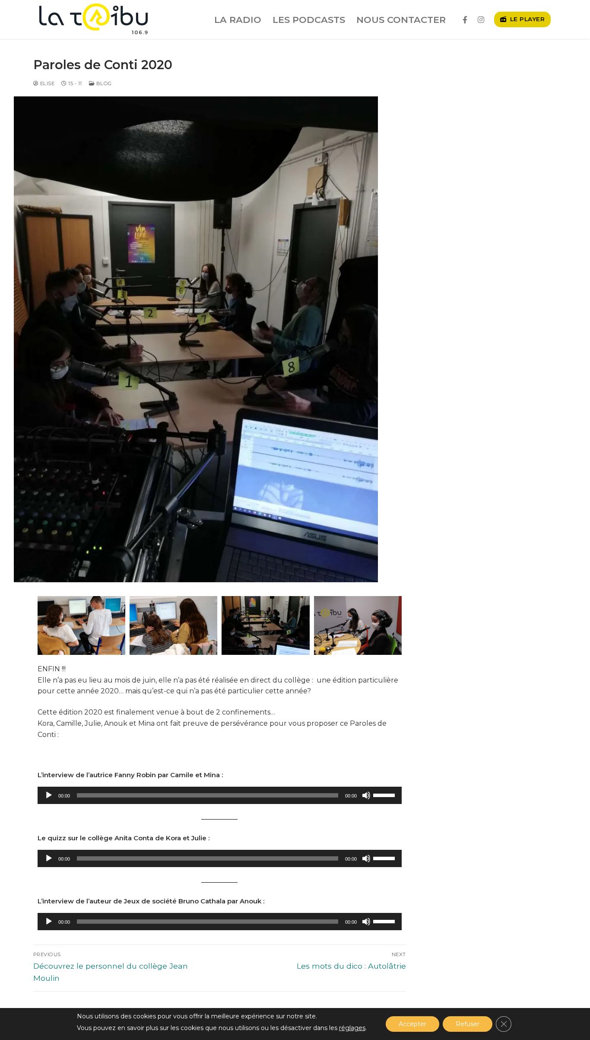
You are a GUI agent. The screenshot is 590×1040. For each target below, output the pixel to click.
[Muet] (366, 795)
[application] (220, 795)
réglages (352, 1028)
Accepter (412, 1024)
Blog (103, 83)
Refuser (467, 1024)
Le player (526, 19)
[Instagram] (481, 19)
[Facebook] (465, 19)
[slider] (385, 794)
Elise (46, 83)
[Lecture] (48, 795)
